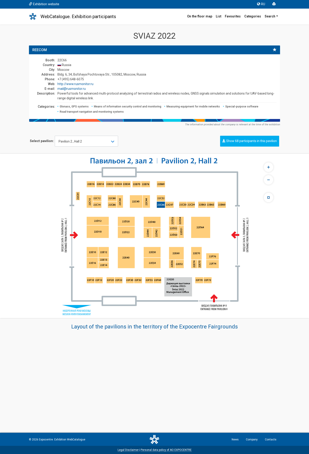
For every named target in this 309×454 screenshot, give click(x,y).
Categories (252, 16)
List (218, 16)
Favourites (233, 16)
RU (263, 4)
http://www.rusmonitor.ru (75, 84)
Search (270, 16)
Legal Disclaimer (128, 450)
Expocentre (46, 439)
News (235, 439)
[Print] (274, 4)
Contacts (270, 439)
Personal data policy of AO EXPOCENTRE (166, 450)
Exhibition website (46, 4)
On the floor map (199, 16)
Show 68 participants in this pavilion (251, 141)
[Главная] (34, 16)
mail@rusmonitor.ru (71, 88)
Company (252, 439)
